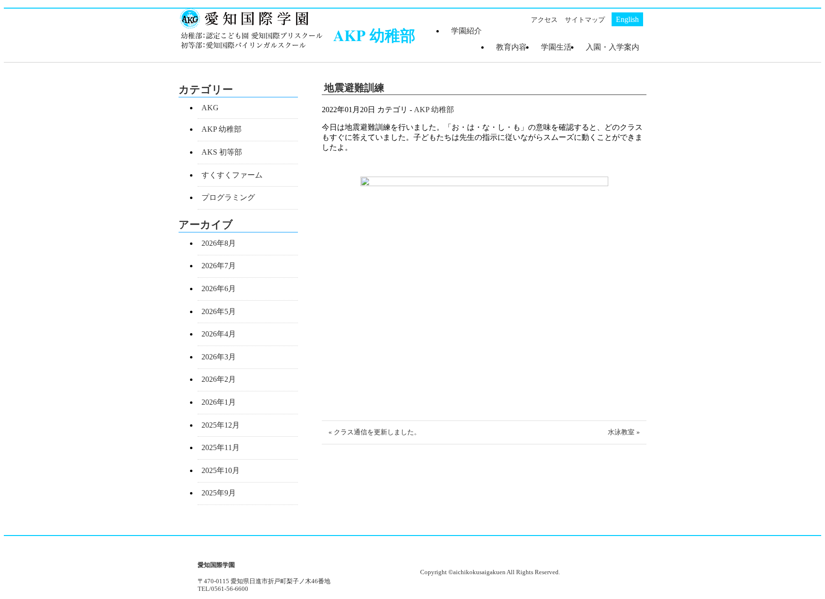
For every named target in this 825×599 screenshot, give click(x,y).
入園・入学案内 (612, 47)
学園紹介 (466, 31)
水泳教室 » (624, 432)
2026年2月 (218, 379)
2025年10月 (220, 470)
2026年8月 (218, 243)
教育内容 (511, 47)
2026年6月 (218, 288)
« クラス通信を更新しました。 (374, 432)
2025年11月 (220, 447)
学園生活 (556, 47)
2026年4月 (218, 334)
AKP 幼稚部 (434, 109)
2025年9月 (218, 493)
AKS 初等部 (221, 152)
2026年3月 (218, 357)
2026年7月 (218, 266)
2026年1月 (218, 402)
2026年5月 (218, 311)
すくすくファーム (232, 175)
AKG (210, 108)
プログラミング (228, 197)
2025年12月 (220, 425)
